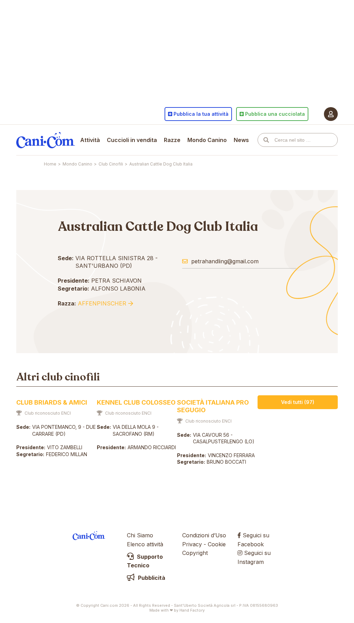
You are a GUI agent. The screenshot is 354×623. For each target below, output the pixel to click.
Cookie (217, 544)
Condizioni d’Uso (204, 535)
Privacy (192, 544)
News (241, 139)
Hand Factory (192, 610)
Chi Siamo (140, 535)
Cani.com (45, 140)
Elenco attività (145, 544)
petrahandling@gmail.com (225, 261)
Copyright (195, 552)
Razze (172, 139)
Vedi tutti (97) (297, 402)
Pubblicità (151, 577)
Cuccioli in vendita (132, 139)
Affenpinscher (102, 303)
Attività (90, 139)
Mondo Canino (207, 139)
